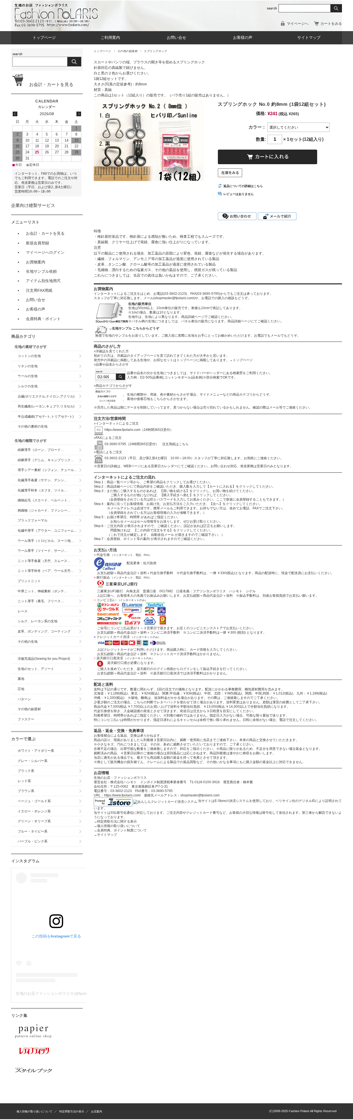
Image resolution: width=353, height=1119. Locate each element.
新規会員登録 (37, 243)
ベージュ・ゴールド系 (34, 801)
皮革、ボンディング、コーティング (44, 631)
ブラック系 (26, 771)
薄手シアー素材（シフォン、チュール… (47, 470)
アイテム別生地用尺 (43, 281)
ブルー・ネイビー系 (32, 831)
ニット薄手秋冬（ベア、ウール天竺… (46, 571)
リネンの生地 (28, 366)
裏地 (21, 679)
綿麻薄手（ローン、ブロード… (41, 450)
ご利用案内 (110, 38)
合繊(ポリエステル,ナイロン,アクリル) (46, 396)
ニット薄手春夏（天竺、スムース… (44, 561)
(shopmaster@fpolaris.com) (174, 298)
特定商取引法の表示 (71, 1111)
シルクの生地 (28, 386)
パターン (24, 699)
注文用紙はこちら (174, 444)
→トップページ (241, 360)
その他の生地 (28, 642)
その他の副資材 (127, 51)
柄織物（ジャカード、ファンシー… (44, 510)
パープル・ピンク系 (32, 841)
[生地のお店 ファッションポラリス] (58, 25)
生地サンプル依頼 (41, 271)
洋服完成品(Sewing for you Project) (44, 659)
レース (23, 611)
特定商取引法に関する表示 (115, 821)
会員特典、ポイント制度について (120, 830)
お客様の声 (242, 38)
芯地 (21, 689)
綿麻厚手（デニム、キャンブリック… (46, 460)
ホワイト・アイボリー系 (36, 751)
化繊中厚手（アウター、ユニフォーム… (47, 531)
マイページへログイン (45, 252)
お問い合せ (176, 38)
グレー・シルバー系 (32, 761)
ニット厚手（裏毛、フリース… (41, 601)
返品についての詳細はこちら (243, 186)
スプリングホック (155, 51)
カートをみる (331, 23)
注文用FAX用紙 (39, 290)
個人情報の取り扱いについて (117, 826)
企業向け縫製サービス (33, 205)
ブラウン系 (26, 791)
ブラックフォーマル (32, 520)
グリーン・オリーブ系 (34, 821)
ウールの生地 (28, 376)
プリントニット (29, 581)
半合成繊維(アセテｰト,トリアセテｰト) (46, 416)
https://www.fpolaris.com (122, 430)
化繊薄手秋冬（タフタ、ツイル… (42, 490)
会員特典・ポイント (43, 319)
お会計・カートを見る (49, 84)
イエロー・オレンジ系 (34, 811)
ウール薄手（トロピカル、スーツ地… (47, 541)
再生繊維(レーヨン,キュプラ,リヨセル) (46, 406)
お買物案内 (35, 262)
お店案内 (96, 1111)
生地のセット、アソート (36, 669)
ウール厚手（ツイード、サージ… (42, 551)
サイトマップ (308, 38)
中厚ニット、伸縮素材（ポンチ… (42, 591)
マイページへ (297, 23)
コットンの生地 (29, 356)
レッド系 (24, 781)
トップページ (44, 38)
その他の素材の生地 (32, 426)
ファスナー (26, 719)
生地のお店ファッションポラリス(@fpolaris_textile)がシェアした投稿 (76, 993)
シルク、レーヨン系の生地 (37, 621)
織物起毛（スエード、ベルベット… (44, 500)
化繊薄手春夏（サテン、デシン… (42, 480)
